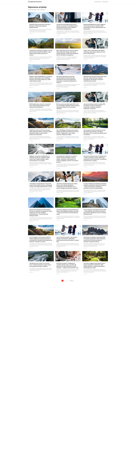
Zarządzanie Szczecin (35, 1)
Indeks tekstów (98, 1)
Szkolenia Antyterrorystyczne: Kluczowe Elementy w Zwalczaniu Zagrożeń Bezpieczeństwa (39, 26)
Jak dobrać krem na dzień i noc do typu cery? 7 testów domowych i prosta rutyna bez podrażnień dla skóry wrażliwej (40, 265)
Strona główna (105, 1)
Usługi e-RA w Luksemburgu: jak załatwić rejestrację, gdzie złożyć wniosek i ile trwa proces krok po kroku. (94, 52)
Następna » (72, 280)
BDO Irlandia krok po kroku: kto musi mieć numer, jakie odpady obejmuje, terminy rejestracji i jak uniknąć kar (40, 105)
